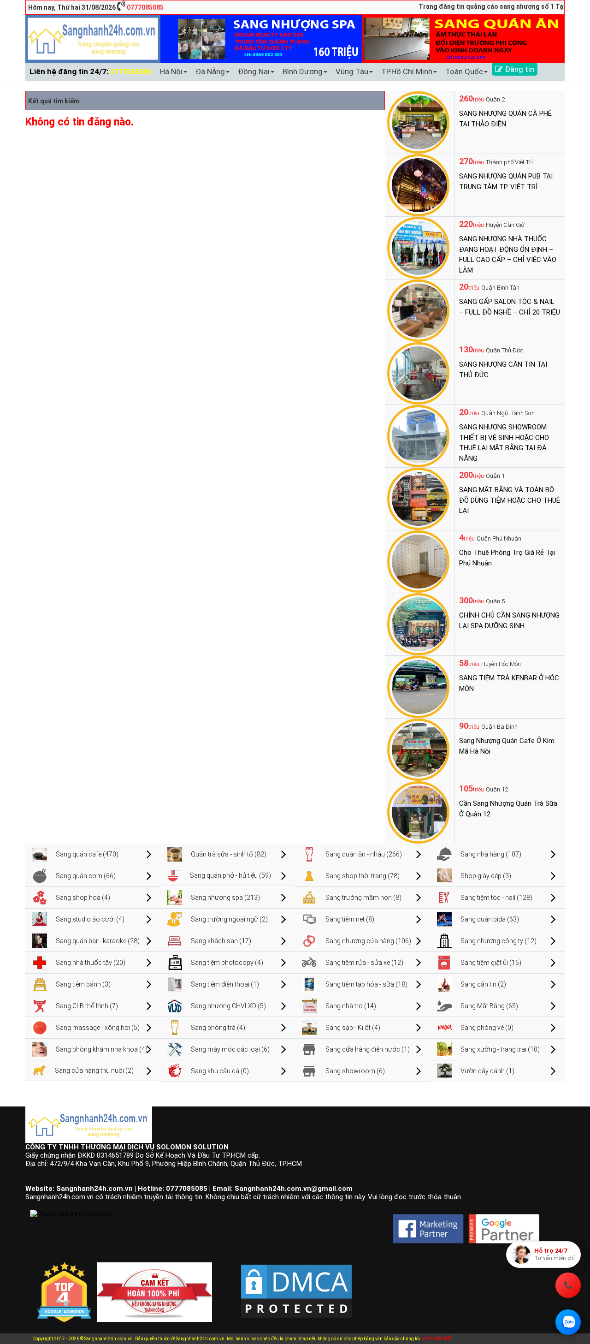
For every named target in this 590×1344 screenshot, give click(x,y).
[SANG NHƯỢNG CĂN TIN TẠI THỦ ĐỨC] (418, 373)
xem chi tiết (437, 1338)
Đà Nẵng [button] (210, 71)
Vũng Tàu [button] (352, 71)
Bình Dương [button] (303, 71)
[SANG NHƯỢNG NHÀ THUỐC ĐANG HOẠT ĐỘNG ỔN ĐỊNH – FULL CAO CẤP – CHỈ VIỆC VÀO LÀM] (418, 247)
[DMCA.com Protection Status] (296, 1283)
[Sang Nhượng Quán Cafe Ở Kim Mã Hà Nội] (418, 749)
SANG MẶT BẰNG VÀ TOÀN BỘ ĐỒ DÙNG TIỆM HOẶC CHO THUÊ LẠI (509, 500)
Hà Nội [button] (171, 71)
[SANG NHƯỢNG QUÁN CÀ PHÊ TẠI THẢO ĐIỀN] (418, 122)
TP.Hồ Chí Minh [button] (406, 71)
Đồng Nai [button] (254, 71)
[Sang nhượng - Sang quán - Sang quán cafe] (92, 38)
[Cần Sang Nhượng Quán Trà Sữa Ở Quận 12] (418, 812)
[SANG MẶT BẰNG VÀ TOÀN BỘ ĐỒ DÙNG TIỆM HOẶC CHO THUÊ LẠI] (418, 498)
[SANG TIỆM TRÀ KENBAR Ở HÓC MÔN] (418, 686)
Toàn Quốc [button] (464, 71)
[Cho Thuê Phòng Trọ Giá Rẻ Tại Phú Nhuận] (418, 561)
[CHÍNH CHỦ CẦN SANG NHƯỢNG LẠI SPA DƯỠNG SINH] (418, 623)
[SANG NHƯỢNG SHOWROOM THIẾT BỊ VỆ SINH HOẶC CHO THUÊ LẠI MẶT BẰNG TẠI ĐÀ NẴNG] (418, 435)
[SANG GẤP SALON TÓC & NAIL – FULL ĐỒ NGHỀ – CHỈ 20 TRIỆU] (418, 310)
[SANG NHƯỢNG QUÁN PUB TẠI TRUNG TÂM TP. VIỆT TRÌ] (418, 184)
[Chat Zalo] (568, 1322)
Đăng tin (518, 69)
